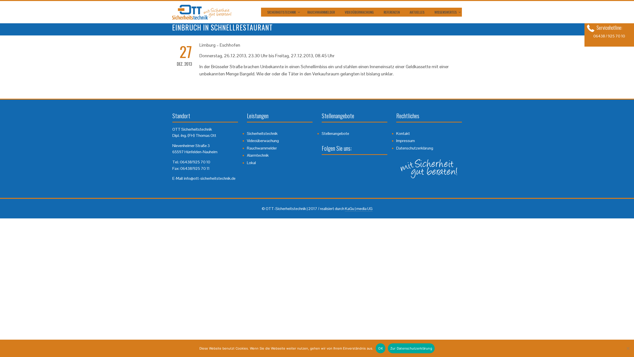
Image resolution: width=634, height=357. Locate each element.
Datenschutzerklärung (414, 148)
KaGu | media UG (358, 208)
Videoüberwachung (359, 12)
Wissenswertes (445, 12)
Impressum (405, 140)
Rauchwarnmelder (321, 12)
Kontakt (403, 133)
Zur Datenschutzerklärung (411, 348)
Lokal (251, 162)
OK (380, 348)
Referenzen (392, 12)
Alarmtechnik (258, 155)
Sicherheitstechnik (281, 12)
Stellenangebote (335, 133)
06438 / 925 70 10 (609, 36)
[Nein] (627, 348)
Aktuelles (417, 12)
